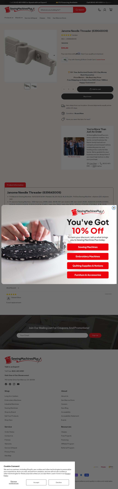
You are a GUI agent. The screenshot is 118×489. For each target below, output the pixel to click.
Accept (36, 482)
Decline (59, 482)
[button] (88, 247)
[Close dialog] (114, 208)
